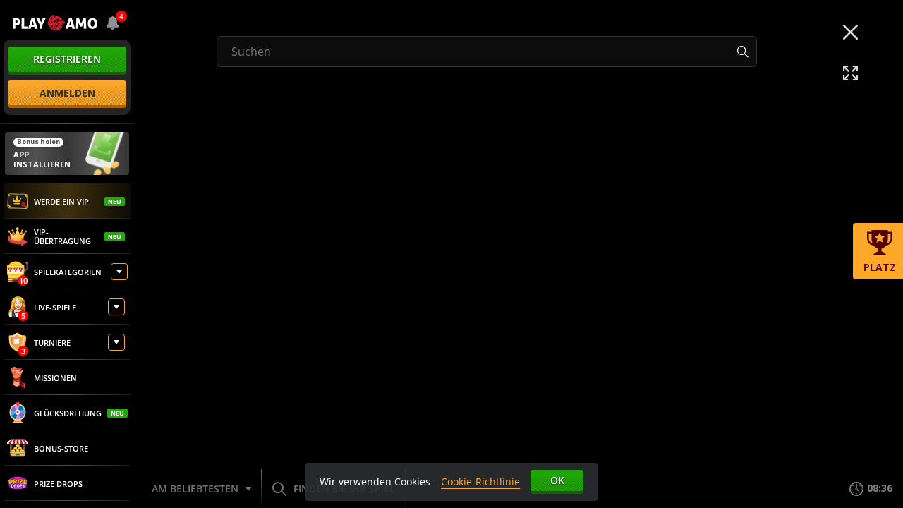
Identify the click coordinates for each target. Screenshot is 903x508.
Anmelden (67, 92)
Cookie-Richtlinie (480, 481)
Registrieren (67, 59)
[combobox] (112, 22)
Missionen (55, 378)
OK (557, 480)
